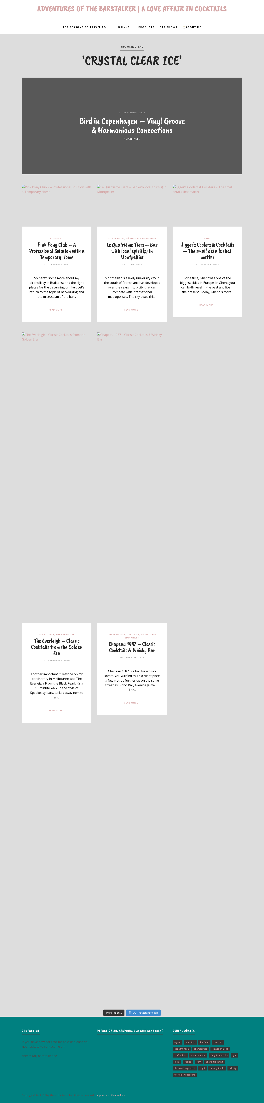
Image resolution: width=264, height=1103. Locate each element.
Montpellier (116, 238)
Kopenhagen (132, 138)
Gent (207, 238)
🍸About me (192, 27)
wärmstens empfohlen (141, 238)
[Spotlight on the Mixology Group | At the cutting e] (132, 934)
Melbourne (46, 634)
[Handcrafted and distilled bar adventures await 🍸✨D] (132, 826)
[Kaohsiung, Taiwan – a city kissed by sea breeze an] (220, 936)
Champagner (200, 1048)
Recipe (188, 1061)
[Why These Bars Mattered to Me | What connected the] (220, 847)
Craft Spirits (180, 1055)
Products (146, 27)
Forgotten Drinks (219, 1055)
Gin (234, 1055)
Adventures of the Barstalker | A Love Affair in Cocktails (132, 8)
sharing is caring (214, 1061)
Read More (56, 309)
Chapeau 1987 (116, 634)
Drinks (123, 27)
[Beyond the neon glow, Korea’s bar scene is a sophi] (220, 758)
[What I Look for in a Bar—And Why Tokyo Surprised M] (44, 950)
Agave (178, 1042)
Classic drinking (220, 1048)
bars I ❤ (218, 1042)
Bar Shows (168, 27)
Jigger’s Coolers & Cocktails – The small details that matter (207, 251)
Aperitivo (190, 1042)
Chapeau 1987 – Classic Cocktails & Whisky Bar (132, 647)
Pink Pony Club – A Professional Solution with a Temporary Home (56, 251)
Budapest (56, 238)
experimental (198, 1055)
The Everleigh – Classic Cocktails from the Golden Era (56, 647)
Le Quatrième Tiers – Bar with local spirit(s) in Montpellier (132, 251)
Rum (199, 1061)
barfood (204, 1042)
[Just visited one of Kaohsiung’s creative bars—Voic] (44, 810)
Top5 (202, 1068)
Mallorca (133, 634)
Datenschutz (117, 1095)
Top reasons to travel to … (86, 27)
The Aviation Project (185, 1068)
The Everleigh (65, 634)
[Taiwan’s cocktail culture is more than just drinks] (44, 767)
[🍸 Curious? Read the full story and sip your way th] (132, 749)
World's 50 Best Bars (185, 1074)
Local (177, 1061)
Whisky (232, 1068)
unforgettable (217, 1068)
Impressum (102, 1095)
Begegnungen (182, 1048)
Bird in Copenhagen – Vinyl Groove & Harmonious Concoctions (132, 125)
